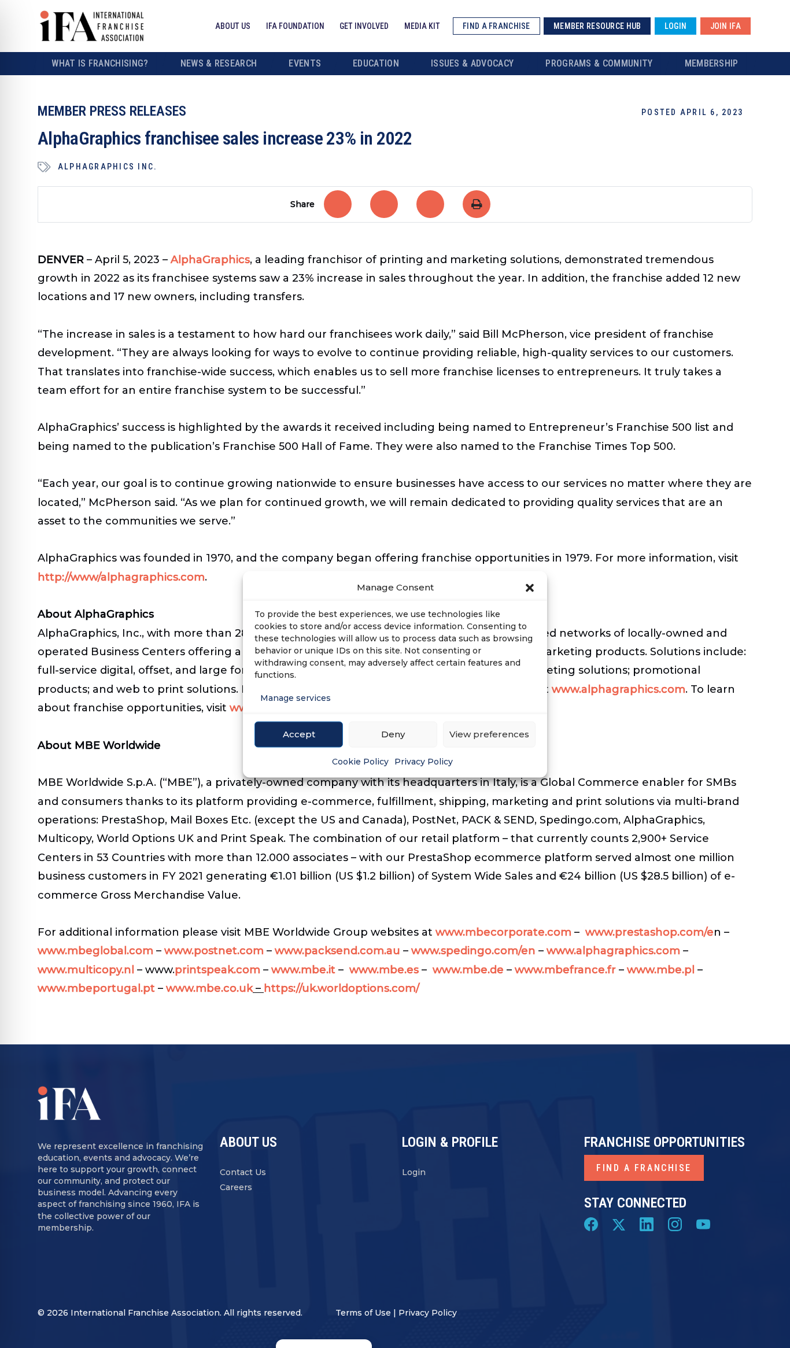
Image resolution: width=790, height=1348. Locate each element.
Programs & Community (598, 63)
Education (376, 63)
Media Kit (422, 26)
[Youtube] (703, 1223)
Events (305, 63)
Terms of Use (363, 1313)
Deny (393, 734)
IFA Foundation (295, 26)
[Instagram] (675, 1223)
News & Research (218, 63)
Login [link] (675, 26)
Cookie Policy (360, 761)
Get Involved (364, 26)
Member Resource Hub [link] (597, 26)
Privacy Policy (423, 761)
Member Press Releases (112, 111)
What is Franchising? (99, 63)
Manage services (295, 697)
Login (414, 1172)
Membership (712, 63)
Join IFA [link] (725, 26)
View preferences (489, 734)
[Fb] (591, 1223)
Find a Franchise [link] (496, 26)
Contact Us (243, 1172)
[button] (530, 587)
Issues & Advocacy (472, 63)
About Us (232, 26)
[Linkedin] (647, 1223)
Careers (236, 1187)
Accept (299, 734)
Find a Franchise (644, 1167)
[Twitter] (618, 1223)
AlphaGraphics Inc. (107, 166)
